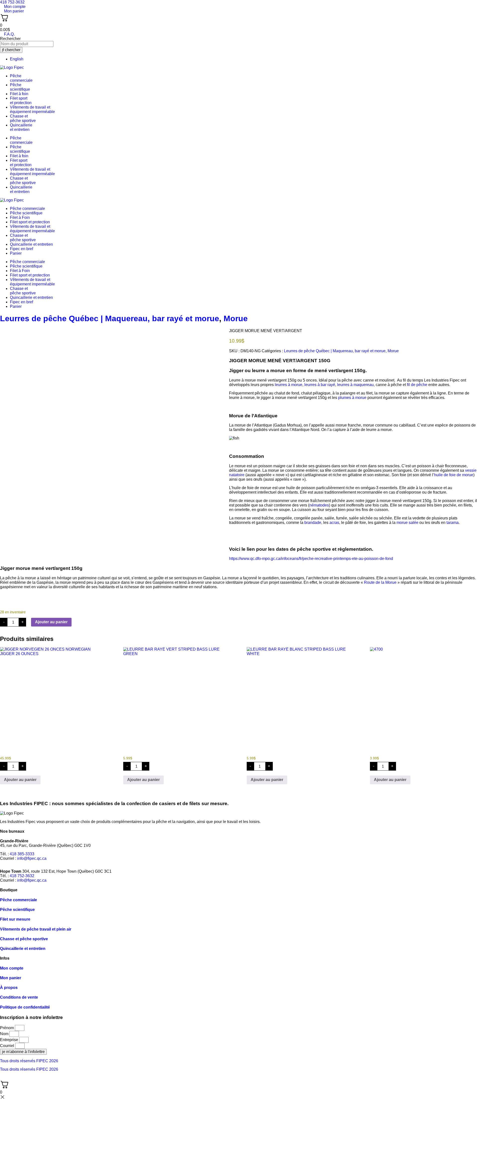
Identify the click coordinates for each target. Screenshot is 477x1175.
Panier (16, 253)
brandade (312, 522)
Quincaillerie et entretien (31, 244)
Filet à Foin (20, 217)
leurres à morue (288, 385)
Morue (236, 318)
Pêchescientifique (20, 87)
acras (334, 522)
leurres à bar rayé (319, 385)
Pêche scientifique (26, 213)
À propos (9, 987)
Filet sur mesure (15, 919)
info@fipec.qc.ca (31, 858)
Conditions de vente (19, 997)
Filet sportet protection (21, 100)
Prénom (7, 1028)
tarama (452, 522)
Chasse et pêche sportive (23, 118)
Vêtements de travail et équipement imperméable (32, 109)
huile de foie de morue (453, 475)
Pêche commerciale (27, 208)
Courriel (7, 1046)
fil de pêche (417, 385)
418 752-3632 (22, 876)
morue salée (407, 522)
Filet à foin (19, 94)
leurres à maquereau (355, 385)
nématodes (319, 505)
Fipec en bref (21, 249)
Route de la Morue (380, 582)
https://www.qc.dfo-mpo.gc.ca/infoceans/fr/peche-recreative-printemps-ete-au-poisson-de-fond (311, 558)
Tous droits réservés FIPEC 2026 (29, 1061)
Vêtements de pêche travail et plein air (35, 929)
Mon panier (10, 978)
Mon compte (11, 968)
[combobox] (26, 44)
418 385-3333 (22, 854)
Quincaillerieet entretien (21, 127)
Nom (4, 1034)
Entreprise (9, 1040)
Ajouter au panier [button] (20, 780)
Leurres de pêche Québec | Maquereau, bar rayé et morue (109, 318)
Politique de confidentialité (25, 1007)
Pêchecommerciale (21, 78)
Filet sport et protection (30, 222)
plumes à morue (352, 397)
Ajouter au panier (51, 622)
